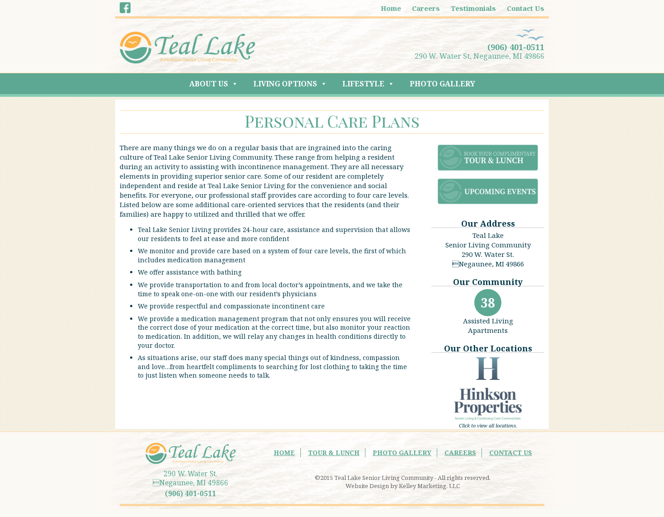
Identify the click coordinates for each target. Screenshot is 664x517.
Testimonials (473, 8)
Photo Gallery (442, 84)
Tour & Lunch (334, 452)
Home (391, 8)
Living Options (285, 84)
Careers (426, 8)
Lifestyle (363, 84)
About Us (208, 84)
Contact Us (525, 8)
